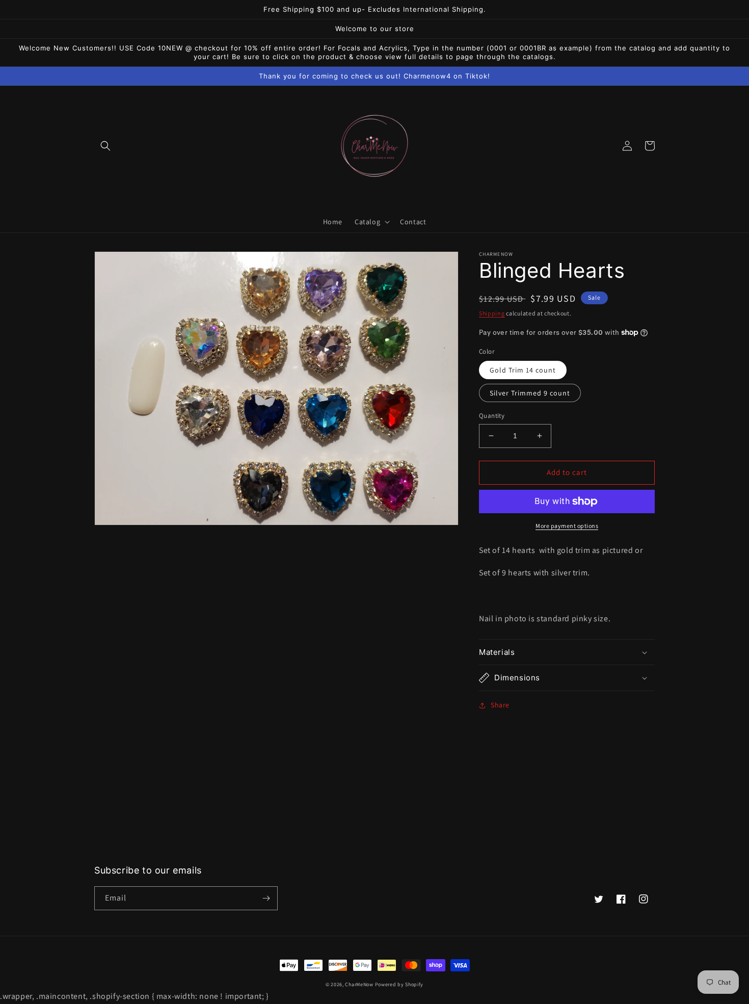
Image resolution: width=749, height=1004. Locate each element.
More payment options (567, 526)
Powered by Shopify (399, 984)
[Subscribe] (266, 898)
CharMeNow (359, 984)
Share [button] (500, 704)
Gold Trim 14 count (523, 370)
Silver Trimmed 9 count (530, 393)
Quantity (491, 415)
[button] (105, 146)
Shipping (492, 313)
